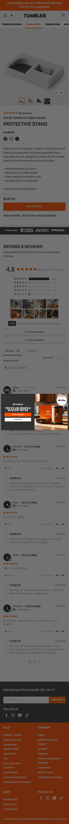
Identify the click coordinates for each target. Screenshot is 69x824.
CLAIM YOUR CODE (17, 414)
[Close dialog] (66, 395)
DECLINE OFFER (18, 419)
